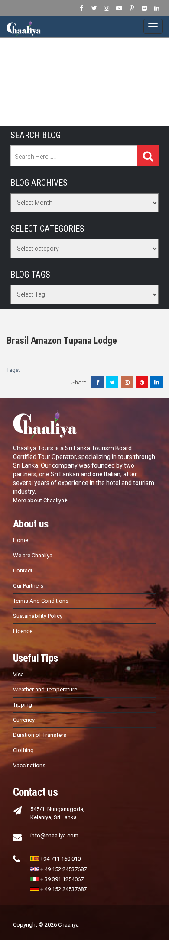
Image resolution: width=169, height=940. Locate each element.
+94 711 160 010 (60, 859)
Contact (22, 570)
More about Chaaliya (39, 500)
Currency (24, 720)
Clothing (23, 750)
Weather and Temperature (45, 689)
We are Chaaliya (32, 555)
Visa (18, 674)
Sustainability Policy (37, 616)
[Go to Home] (24, 26)
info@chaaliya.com (54, 835)
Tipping (22, 704)
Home (20, 540)
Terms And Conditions (40, 601)
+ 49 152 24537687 (63, 869)
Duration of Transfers (39, 735)
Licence (22, 631)
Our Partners (28, 585)
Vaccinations (29, 765)
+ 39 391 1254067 (62, 879)
